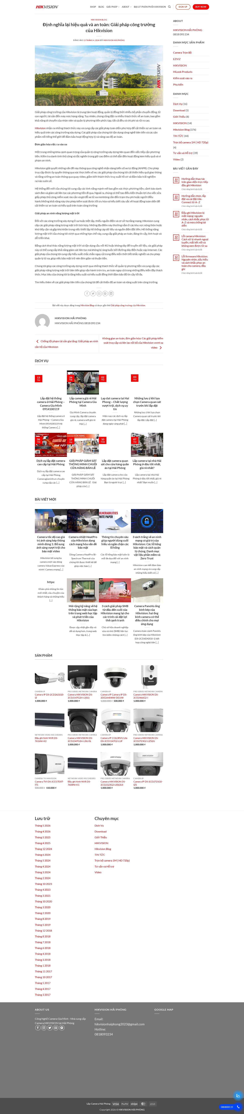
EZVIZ (177, 58)
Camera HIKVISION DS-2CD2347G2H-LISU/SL (80, 740)
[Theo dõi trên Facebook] (38, 1027)
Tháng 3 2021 (42, 895)
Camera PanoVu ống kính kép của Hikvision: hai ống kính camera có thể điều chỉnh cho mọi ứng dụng (147, 615)
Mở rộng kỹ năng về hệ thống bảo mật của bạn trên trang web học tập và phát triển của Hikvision (83, 613)
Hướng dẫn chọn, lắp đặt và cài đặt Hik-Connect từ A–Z (194, 199)
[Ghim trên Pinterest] (105, 293)
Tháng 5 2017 (42, 982)
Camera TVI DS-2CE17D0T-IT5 (49, 783)
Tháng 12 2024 (43, 848)
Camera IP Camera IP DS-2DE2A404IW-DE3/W (114, 696)
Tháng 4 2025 (42, 843)
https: (51, 582)
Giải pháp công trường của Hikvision (128, 305)
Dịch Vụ (177, 103)
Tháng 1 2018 (42, 965)
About (125, 6)
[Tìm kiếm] (169, 7)
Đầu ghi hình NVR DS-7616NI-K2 (46, 740)
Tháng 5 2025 (42, 837)
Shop (93, 6)
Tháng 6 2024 (42, 854)
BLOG (101, 6)
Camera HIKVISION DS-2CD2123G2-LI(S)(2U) (113, 783)
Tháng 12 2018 (43, 930)
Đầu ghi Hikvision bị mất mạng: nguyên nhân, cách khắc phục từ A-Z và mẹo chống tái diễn (195, 219)
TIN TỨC (178, 135)
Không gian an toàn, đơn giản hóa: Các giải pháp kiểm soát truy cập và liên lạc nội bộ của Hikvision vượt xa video (132, 343)
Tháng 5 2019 (42, 924)
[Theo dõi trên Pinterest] (62, 1027)
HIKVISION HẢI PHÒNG (114, 40)
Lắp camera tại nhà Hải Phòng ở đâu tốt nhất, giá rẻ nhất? (147, 464)
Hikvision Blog (99, 20)
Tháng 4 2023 (42, 889)
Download (179, 110)
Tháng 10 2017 (43, 977)
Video (176, 159)
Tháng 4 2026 (42, 831)
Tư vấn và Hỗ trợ (183, 152)
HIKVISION (180, 65)
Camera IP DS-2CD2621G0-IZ (49, 696)
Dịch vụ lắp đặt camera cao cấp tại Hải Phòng (51, 462)
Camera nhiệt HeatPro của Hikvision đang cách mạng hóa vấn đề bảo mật (83, 542)
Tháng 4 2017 (42, 988)
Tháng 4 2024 (42, 866)
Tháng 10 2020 (43, 901)
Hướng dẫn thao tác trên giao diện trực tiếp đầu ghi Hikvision (195, 182)
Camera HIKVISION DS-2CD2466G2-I (145, 696)
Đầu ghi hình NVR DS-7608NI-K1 (79, 783)
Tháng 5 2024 (42, 860)
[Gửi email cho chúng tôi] (56, 1027)
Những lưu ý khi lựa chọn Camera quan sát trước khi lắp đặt (147, 402)
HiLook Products (182, 71)
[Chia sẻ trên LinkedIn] (111, 293)
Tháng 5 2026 (42, 825)
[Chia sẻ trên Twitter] (93, 293)
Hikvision (40, 128)
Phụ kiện (178, 84)
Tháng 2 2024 (42, 878)
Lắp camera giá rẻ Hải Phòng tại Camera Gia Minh (83, 402)
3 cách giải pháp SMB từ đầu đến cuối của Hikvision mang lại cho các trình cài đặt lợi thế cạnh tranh (115, 613)
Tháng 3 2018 (42, 959)
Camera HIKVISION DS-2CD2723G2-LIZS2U (145, 740)
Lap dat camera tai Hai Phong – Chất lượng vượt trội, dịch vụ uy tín (115, 404)
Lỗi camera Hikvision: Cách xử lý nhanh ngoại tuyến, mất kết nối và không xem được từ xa (195, 240)
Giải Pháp (111, 6)
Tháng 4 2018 (42, 953)
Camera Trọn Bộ (182, 52)
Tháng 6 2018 (42, 947)
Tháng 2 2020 (42, 912)
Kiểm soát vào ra (182, 78)
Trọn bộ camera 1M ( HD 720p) (190, 142)
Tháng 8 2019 (42, 918)
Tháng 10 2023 (43, 883)
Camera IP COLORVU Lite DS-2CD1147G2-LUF (114, 740)
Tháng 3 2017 (42, 994)
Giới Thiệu (179, 116)
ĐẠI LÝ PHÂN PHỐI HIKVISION (150, 6)
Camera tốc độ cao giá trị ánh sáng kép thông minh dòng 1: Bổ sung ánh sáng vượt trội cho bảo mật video (51, 544)
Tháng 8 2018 (42, 936)
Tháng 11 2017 (43, 971)
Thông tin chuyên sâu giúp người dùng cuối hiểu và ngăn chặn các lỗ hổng (115, 542)
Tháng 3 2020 (42, 907)
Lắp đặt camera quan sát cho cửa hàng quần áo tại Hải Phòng (115, 464)
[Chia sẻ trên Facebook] (87, 293)
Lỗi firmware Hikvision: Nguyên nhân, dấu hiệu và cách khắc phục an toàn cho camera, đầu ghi (195, 263)
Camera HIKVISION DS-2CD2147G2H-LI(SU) (80, 696)
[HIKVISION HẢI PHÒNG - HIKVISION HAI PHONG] (51, 7)
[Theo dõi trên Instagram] (44, 1027)
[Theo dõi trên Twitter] (50, 1027)
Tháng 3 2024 (42, 872)
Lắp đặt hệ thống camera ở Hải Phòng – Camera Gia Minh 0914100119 (51, 404)
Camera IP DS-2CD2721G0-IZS (148, 783)
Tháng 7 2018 (42, 942)
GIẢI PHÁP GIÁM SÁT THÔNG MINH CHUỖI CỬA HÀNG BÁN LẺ (83, 464)
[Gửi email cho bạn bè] (99, 293)
